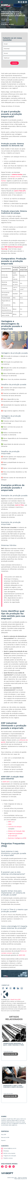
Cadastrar (14, 63)
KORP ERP (6, 782)
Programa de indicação (10, 1155)
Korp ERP (3, 1134)
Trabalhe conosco (8, 1158)
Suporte (3, 1140)
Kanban (3, 180)
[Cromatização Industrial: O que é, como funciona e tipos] (14, 1033)
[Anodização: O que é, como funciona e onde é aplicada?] (14, 1075)
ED (26, 1178)
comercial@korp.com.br (10, 1148)
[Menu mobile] (25, 5)
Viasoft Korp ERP (15, 999)
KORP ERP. (22, 955)
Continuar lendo (10, 1054)
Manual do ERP (5, 1137)
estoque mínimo (15, 176)
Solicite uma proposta (9, 1153)
